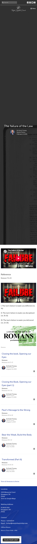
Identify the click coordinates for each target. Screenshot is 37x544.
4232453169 (10, 521)
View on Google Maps (8, 498)
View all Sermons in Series (10, 481)
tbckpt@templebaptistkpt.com (17, 523)
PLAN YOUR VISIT (11, 540)
